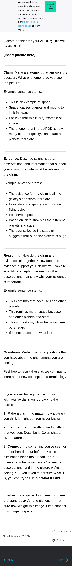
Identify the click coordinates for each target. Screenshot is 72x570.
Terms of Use (24, 25)
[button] (53, 531)
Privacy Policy (29, 21)
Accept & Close (50, 6)
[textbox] (35, 275)
